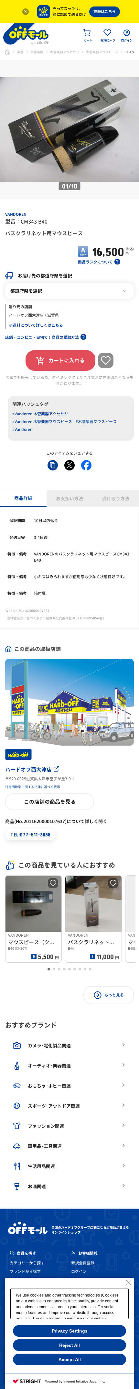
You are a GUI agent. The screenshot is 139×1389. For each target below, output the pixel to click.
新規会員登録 (82, 1263)
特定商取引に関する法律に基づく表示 (32, 787)
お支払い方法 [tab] (69, 498)
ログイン (79, 1271)
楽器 (20, 52)
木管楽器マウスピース (102, 52)
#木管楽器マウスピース (96, 421)
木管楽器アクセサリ (64, 52)
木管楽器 (36, 52)
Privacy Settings (70, 1331)
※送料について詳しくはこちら (36, 325)
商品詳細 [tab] (23, 498)
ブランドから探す (25, 1271)
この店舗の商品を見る (50, 801)
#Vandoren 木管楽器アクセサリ (40, 414)
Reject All (69, 1345)
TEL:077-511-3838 (30, 834)
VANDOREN (16, 214)
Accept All (70, 1359)
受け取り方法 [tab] (115, 498)
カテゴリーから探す (27, 1263)
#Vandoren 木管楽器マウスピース (42, 421)
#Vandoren (22, 429)
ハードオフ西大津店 (28, 769)
